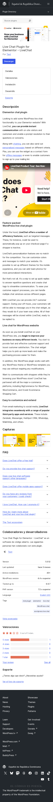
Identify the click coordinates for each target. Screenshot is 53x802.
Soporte (9, 98)
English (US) (45, 595)
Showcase (33, 697)
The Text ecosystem (12, 522)
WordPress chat (43, 606)
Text (9, 54)
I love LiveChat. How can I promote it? (21, 504)
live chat (46, 601)
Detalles (9, 71)
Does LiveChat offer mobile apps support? (23, 486)
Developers (8, 728)
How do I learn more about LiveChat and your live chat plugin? (19, 513)
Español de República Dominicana (25, 767)
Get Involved (34, 719)
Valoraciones (11, 78)
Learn (5, 719)
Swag (32, 733)
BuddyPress (10, 755)
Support (6, 724)
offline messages (14, 155)
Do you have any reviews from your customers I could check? (17, 495)
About (5, 697)
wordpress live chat (41, 611)
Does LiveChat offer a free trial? (18, 460)
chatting (17, 143)
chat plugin (27, 601)
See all (47, 662)
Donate (32, 728)
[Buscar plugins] (29, 20)
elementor (37, 601)
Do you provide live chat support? (19, 468)
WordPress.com (11, 741)
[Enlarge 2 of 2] (47, 437)
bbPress (8, 750)
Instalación (10, 84)
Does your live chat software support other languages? (16, 477)
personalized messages (14, 147)
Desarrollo (10, 91)
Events (31, 724)
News (5, 702)
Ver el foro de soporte (13, 681)
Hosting (6, 706)
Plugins (31, 706)
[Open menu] (49, 4)
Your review (8, 662)
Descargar (9, 61)
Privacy (6, 711)
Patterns (32, 711)
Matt (6, 746)
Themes (31, 702)
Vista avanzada (10, 618)
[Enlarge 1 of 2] (22, 437)
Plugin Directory (9, 12)
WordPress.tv (10, 733)
